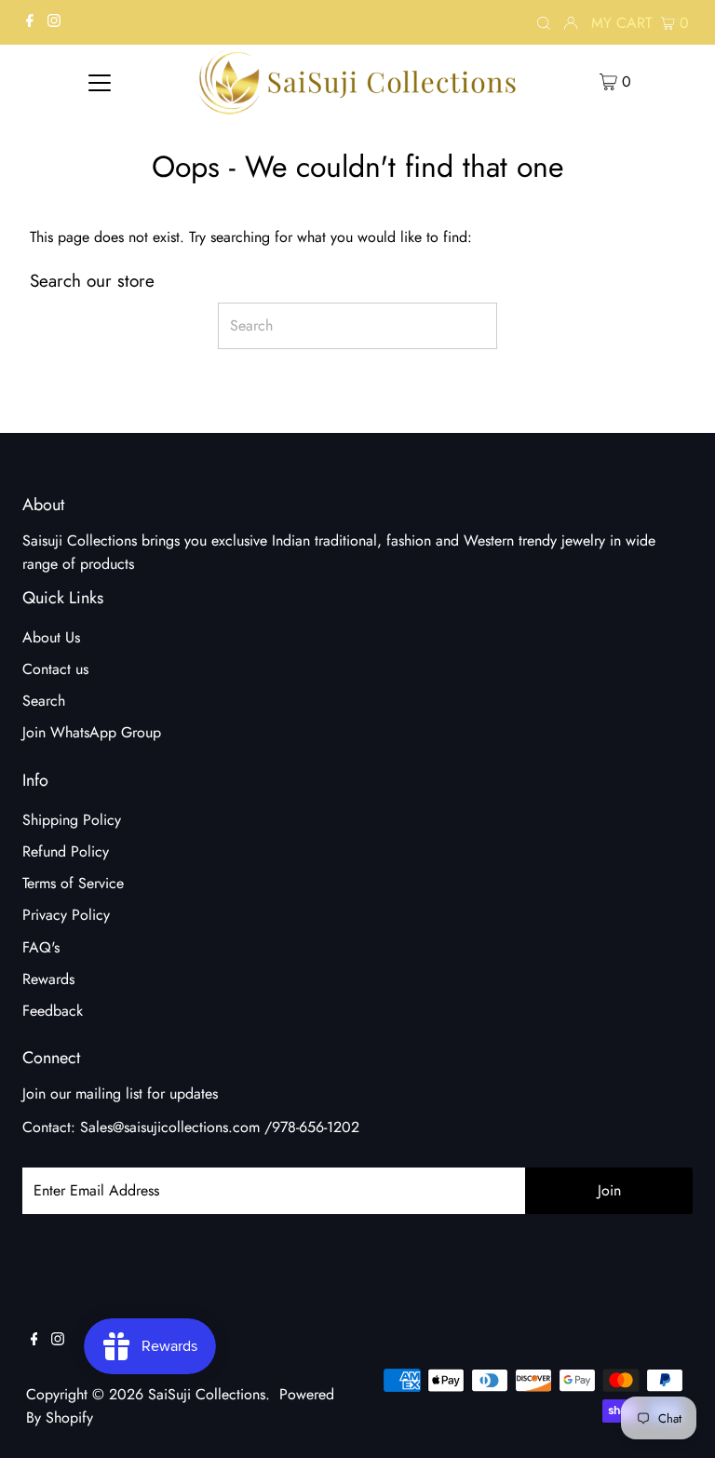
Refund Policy (65, 851)
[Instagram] (54, 22)
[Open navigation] (99, 81)
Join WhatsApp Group (91, 732)
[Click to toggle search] (544, 22)
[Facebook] (29, 22)
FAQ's (41, 947)
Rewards (48, 979)
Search (43, 700)
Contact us (55, 669)
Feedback (52, 1010)
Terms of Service (73, 883)
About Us (51, 637)
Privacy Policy (66, 914)
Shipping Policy (71, 819)
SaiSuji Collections (206, 1394)
